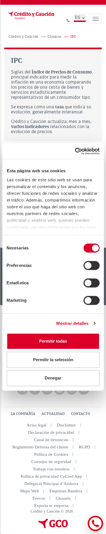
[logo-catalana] (53, 527)
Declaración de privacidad (51, 432)
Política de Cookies (51, 454)
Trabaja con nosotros (51, 469)
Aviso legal (36, 425)
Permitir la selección (53, 359)
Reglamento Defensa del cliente (40, 447)
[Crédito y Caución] (31, 15)
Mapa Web (29, 491)
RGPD (84, 447)
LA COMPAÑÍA (23, 414)
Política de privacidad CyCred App (51, 476)
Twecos (38, 498)
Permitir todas (53, 341)
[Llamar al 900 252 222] (68, 19)
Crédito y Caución (23, 37)
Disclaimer (66, 425)
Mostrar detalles (72, 323)
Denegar (53, 378)
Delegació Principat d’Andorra (51, 483)
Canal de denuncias (51, 439)
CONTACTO (80, 414)
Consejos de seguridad (51, 461)
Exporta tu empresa (51, 505)
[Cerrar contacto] (80, 530)
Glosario (54, 37)
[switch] (91, 265)
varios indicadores (30, 126)
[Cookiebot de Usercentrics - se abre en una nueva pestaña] (75, 151)
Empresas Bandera (65, 491)
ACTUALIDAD (53, 414)
